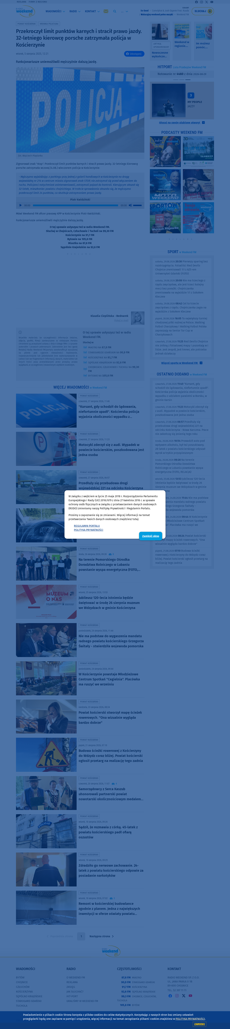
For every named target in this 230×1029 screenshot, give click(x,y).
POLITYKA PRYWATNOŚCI (88, 529)
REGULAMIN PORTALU (87, 525)
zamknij (199, 1024)
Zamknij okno (150, 536)
